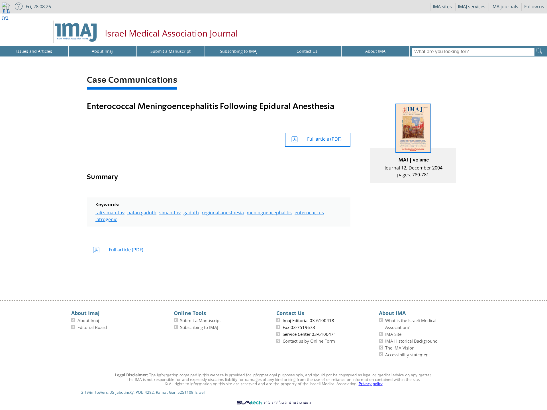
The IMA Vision (400, 347)
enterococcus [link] (309, 212)
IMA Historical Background (411, 340)
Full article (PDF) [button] (324, 138)
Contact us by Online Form (309, 340)
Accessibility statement (407, 354)
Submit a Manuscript (200, 319)
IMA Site (393, 333)
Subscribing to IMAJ (199, 326)
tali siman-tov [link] (109, 212)
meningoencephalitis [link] (269, 212)
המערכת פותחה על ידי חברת (287, 402)
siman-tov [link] (170, 212)
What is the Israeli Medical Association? (410, 323)
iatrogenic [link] (106, 218)
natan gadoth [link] (141, 212)
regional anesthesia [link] (223, 212)
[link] (413, 143)
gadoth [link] (191, 212)
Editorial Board (92, 326)
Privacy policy (371, 383)
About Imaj (88, 319)
